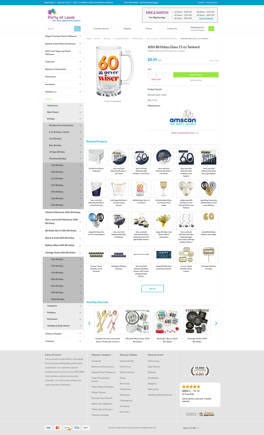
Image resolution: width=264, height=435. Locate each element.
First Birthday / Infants (59, 132)
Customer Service (101, 28)
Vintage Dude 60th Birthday (60, 252)
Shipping (127, 28)
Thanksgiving (126, 400)
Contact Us (172, 28)
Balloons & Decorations (55, 69)
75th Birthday (57, 272)
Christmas (125, 406)
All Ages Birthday (57, 152)
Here (156, 2)
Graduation (52, 305)
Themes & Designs (53, 333)
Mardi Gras (125, 366)
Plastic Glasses (99, 392)
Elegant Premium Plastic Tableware (61, 36)
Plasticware (50, 76)
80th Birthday (57, 279)
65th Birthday (57, 259)
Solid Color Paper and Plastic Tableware (58, 52)
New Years (125, 411)
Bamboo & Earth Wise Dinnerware (60, 43)
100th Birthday (58, 299)
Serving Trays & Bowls (102, 398)
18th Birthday (57, 172)
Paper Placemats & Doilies (101, 379)
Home (88, 38)
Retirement (52, 319)
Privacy (149, 28)
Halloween (125, 394)
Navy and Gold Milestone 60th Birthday (61, 221)
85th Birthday (57, 286)
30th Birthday (57, 185)
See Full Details (206, 18)
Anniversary (52, 105)
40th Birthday (57, 191)
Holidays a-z (50, 92)
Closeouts (49, 341)
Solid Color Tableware (102, 403)
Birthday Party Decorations (61, 125)
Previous (89, 323)
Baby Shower (53, 112)
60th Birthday (57, 205)
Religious (51, 312)
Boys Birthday (55, 145)
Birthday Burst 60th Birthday (61, 230)
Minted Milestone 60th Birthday (62, 212)
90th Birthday (57, 292)
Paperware (50, 61)
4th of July (125, 383)
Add (196, 75)
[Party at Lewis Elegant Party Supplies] (70, 15)
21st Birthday (57, 178)
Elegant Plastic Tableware (104, 372)
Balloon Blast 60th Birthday (60, 245)
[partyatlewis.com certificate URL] (200, 414)
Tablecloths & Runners (102, 409)
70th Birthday (57, 266)
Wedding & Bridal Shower (58, 325)
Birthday (51, 119)
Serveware (50, 84)
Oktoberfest (125, 389)
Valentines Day (127, 361)
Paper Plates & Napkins (103, 386)
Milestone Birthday (57, 158)
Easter (123, 378)
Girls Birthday (55, 138)
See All (152, 288)
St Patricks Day (127, 372)
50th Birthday (57, 198)
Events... (49, 99)
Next (215, 323)
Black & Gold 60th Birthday (59, 237)
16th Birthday (57, 165)
